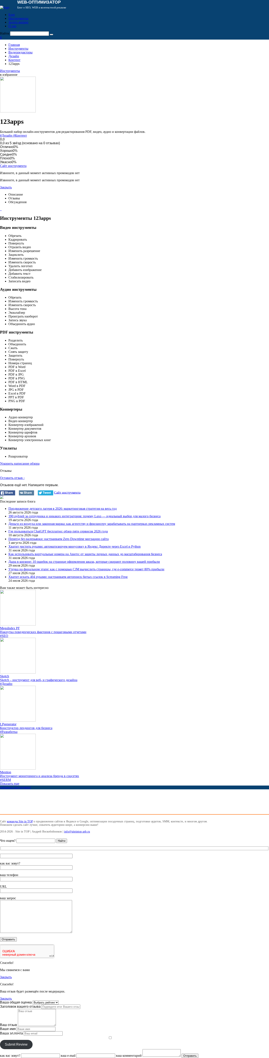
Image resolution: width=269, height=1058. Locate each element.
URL (3, 886)
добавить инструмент (15, 787)
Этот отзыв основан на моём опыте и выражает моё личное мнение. (53, 1038)
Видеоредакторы (20, 52)
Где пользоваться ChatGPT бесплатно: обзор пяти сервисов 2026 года (58, 531)
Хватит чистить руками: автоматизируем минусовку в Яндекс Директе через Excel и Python (74, 546)
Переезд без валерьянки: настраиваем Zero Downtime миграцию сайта (58, 539)
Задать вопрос (18, 22)
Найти (4, 33)
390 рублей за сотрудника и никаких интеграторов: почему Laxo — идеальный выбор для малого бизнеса (84, 516)
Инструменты (18, 18)
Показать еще (9, 783)
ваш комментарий (129, 1055)
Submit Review (16, 1044)
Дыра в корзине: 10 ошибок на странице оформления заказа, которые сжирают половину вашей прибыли (84, 561)
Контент (14, 60)
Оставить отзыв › (12, 478)
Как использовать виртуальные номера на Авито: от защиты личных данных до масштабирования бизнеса (85, 554)
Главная (14, 45)
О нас (12, 26)
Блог (11, 14)
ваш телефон (9, 875)
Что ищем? (8, 840)
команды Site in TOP (20, 821)
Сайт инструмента (13, 166)
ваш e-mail (68, 1055)
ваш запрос (8, 898)
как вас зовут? (10, 863)
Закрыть (6, 187)
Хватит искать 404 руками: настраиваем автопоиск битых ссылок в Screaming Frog (68, 577)
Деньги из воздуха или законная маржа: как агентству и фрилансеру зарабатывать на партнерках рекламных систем (91, 524)
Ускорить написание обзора (20, 463)
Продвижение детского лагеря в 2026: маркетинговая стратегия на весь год (62, 508)
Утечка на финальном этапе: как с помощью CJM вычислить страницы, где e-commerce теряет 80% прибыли (86, 569)
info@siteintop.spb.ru (77, 831)
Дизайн (13, 56)
